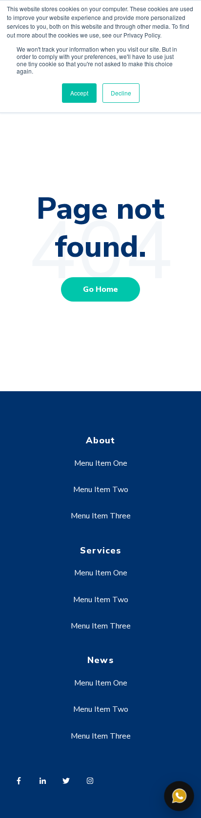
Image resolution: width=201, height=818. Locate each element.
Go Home (100, 289)
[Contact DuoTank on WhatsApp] (179, 796)
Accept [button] (79, 93)
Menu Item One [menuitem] (100, 463)
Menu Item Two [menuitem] (100, 489)
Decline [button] (121, 93)
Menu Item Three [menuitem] (101, 516)
